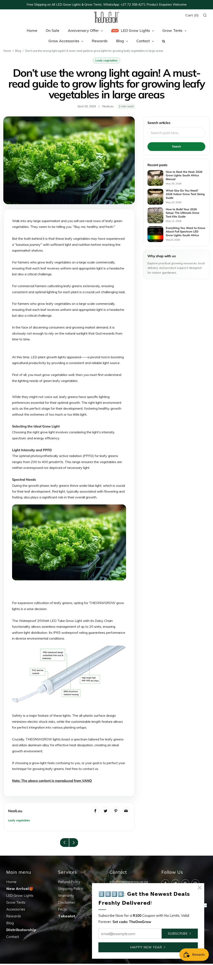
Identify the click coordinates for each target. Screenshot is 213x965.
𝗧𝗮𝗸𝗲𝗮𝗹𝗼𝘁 (66, 916)
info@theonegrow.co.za (129, 882)
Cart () (192, 15)
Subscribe (178, 933)
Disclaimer (66, 902)
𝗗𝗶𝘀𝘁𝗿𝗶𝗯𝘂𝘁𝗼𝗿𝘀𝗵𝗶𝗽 (21, 930)
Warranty (66, 895)
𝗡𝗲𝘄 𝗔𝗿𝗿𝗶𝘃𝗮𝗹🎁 (19, 888)
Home (7, 50)
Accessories (15, 909)
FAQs (62, 909)
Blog (18, 50)
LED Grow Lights (19, 895)
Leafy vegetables (106, 60)
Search (176, 146)
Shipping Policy (70, 888)
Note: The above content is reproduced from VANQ (52, 780)
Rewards (13, 916)
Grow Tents (15, 902)
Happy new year (146, 947)
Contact (12, 936)
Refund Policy (69, 882)
